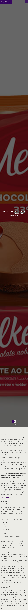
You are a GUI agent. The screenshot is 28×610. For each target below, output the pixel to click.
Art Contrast (19, 491)
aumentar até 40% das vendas (13, 487)
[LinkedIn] (26, 434)
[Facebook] (24, 434)
